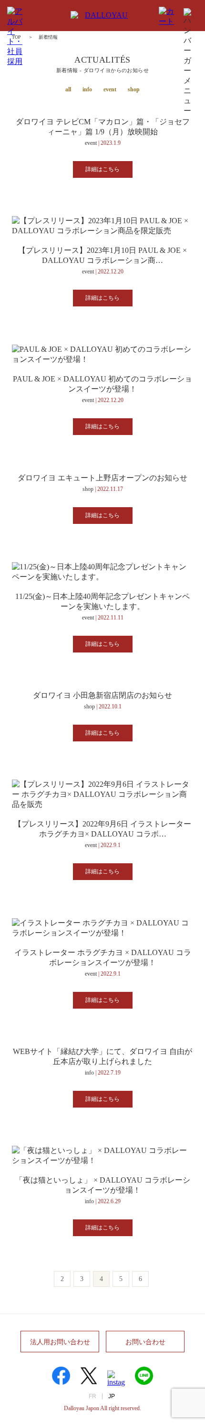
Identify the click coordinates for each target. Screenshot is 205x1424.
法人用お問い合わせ (60, 1342)
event (109, 89)
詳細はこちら (102, 169)
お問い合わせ (145, 1342)
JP (111, 1396)
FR (92, 1396)
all (68, 89)
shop (134, 89)
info (87, 89)
